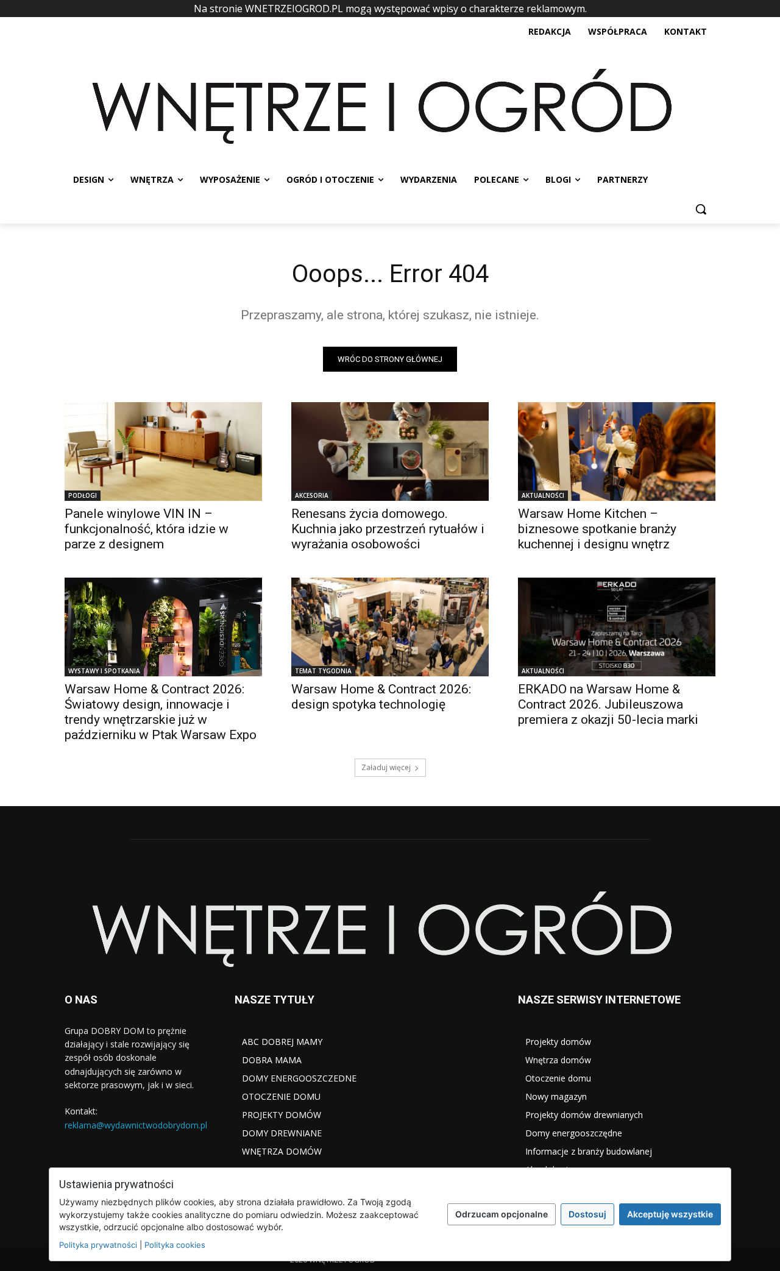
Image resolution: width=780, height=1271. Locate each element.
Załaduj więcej (386, 767)
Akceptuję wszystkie (670, 1214)
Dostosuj (587, 1214)
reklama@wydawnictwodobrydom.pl (136, 1125)
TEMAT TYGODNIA (323, 671)
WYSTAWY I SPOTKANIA (104, 671)
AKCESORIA (311, 495)
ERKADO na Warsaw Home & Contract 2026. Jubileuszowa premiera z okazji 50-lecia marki (608, 704)
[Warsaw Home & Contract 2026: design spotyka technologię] (390, 627)
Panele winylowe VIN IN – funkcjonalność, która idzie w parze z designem (147, 528)
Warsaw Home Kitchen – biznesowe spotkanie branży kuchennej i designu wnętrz (597, 528)
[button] (700, 209)
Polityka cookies (174, 1245)
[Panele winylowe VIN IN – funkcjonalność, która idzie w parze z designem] (163, 451)
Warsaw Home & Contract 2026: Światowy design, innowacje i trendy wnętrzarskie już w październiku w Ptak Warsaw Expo (161, 712)
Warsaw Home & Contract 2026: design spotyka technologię (381, 697)
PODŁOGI (82, 495)
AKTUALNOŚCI (543, 495)
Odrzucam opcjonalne (501, 1214)
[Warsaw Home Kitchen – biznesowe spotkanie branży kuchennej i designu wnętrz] (616, 451)
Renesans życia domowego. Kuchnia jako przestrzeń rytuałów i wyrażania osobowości (387, 528)
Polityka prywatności (98, 1245)
